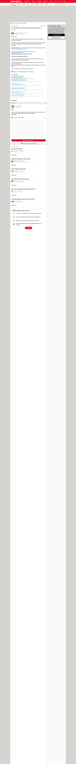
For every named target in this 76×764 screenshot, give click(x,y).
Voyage (42, 4)
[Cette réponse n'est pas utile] (22, 118)
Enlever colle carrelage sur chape (17, 94)
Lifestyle (18, 4)
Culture (39, 1)
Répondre (24, 143)
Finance (45, 1)
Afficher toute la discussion (28, 140)
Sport (33, 1)
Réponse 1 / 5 (13, 103)
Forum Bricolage (19, 23)
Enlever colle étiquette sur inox (17, 92)
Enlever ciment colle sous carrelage (18, 88)
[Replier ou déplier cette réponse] (46, 103)
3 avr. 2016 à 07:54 (17, 107)
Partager (31, 71)
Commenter (15, 117)
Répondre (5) (15, 71)
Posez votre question (24, 71)
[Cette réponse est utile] (19, 118)
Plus (55, 1)
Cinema (46, 4)
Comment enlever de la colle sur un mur (18, 80)
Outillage (24, 23)
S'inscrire (28, 227)
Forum (14, 23)
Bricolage (13, 4)
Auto (51, 1)
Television (37, 4)
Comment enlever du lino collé (17, 84)
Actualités (26, 1)
